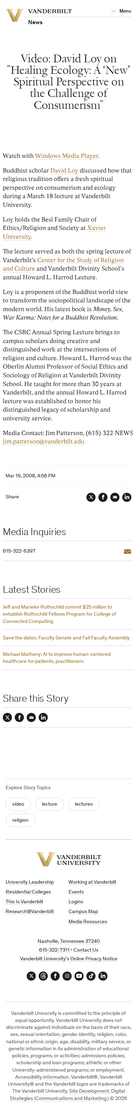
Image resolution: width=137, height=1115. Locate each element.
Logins (75, 902)
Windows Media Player (66, 156)
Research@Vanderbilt (30, 911)
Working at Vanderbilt (92, 882)
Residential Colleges (28, 892)
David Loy (64, 170)
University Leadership (30, 882)
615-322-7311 (54, 950)
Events (76, 892)
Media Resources (87, 922)
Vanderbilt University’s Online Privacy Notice (68, 959)
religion (20, 820)
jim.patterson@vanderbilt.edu (43, 441)
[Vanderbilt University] (68, 859)
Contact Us (85, 950)
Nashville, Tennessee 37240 (69, 941)
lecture (49, 804)
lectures (84, 804)
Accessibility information (42, 1077)
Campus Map (83, 911)
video (18, 804)
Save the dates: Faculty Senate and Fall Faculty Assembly (66, 638)
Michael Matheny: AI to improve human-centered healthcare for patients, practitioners (57, 658)
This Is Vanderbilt (24, 902)
